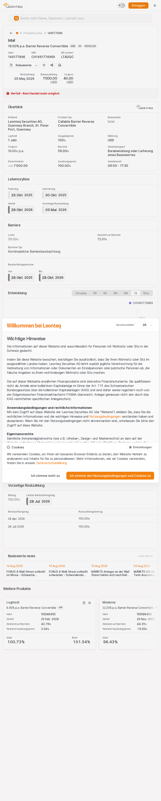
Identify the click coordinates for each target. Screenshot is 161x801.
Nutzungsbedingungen (105, 416)
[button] (140, 447)
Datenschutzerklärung (51, 463)
